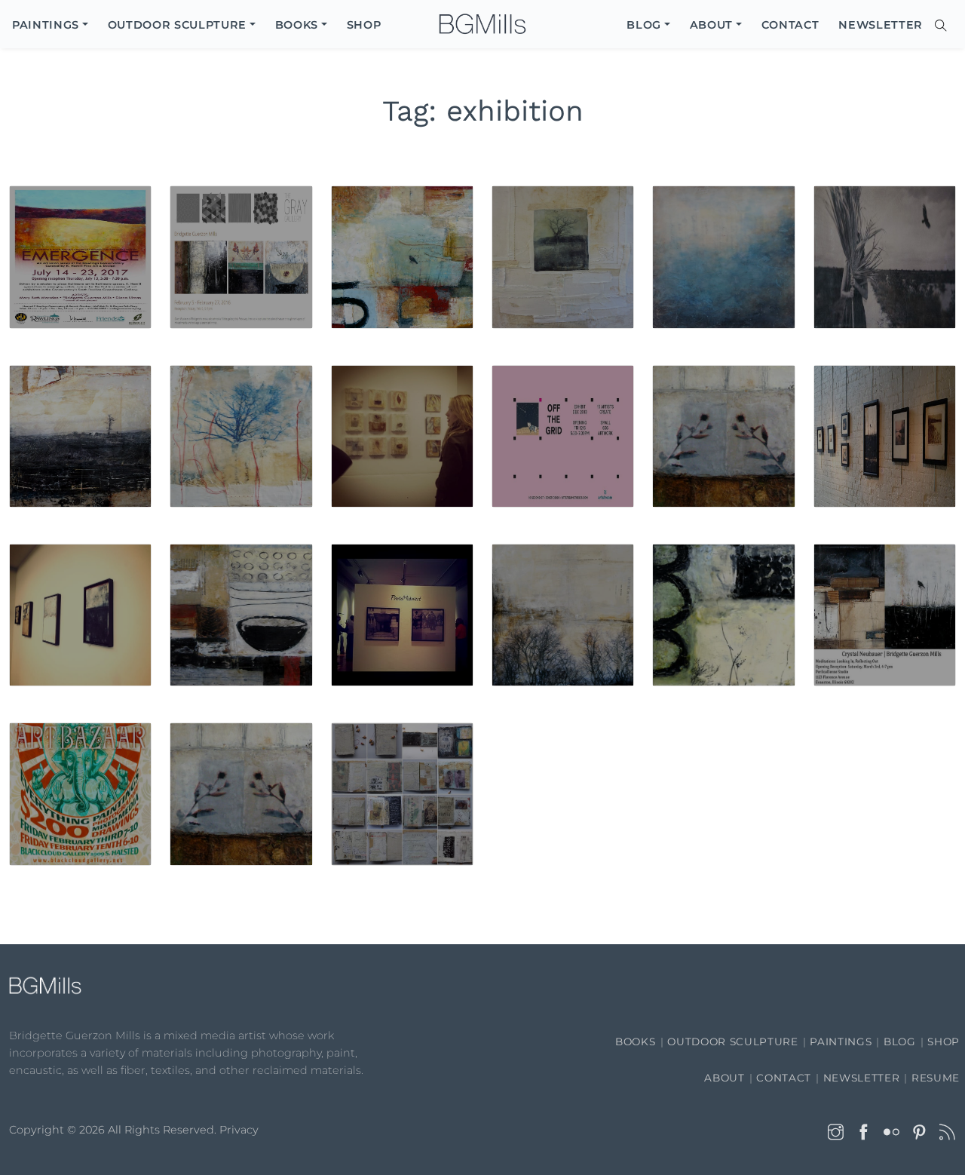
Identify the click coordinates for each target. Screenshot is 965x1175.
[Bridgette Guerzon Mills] (482, 24)
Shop (943, 1041)
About (724, 1078)
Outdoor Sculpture (732, 1041)
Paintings (841, 1041)
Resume (935, 1078)
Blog (900, 1041)
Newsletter (861, 1078)
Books (635, 1041)
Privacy (239, 1130)
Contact (783, 1078)
